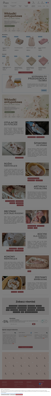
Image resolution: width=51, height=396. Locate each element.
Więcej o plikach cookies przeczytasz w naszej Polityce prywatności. (12, 393)
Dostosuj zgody (12, 394)
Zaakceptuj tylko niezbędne (5, 394)
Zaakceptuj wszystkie (19, 394)
